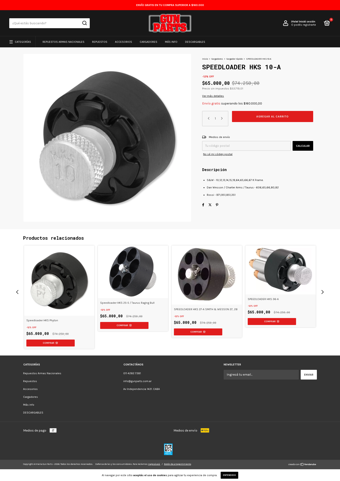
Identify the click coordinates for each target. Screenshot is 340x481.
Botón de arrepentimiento (177, 464)
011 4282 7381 (132, 373)
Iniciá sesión (307, 21)
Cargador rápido (234, 59)
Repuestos (99, 41)
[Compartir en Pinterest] (217, 205)
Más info (171, 41)
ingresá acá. (154, 464)
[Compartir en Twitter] (210, 205)
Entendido (229, 475)
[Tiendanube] (302, 465)
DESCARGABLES (195, 41)
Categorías (23, 41)
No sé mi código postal (217, 154)
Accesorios (123, 41)
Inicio (205, 59)
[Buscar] (84, 23)
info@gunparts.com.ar (137, 381)
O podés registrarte (303, 24)
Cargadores (148, 41)
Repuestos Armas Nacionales (63, 41)
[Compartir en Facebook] (203, 205)
